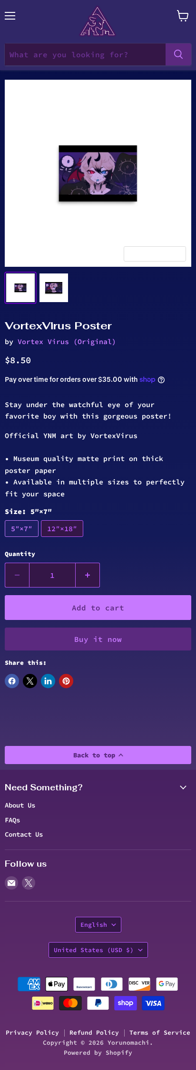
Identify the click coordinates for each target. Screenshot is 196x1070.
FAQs (12, 820)
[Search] (178, 54)
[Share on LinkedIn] (48, 681)
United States (94, 950)
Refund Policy (94, 1032)
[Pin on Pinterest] (66, 681)
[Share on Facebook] (12, 681)
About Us (20, 805)
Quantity (20, 553)
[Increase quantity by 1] (88, 575)
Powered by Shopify (98, 1053)
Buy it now (98, 639)
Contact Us (24, 834)
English (93, 925)
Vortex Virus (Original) (67, 341)
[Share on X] (30, 681)
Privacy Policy (32, 1032)
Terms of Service (159, 1032)
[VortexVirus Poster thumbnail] (20, 288)
